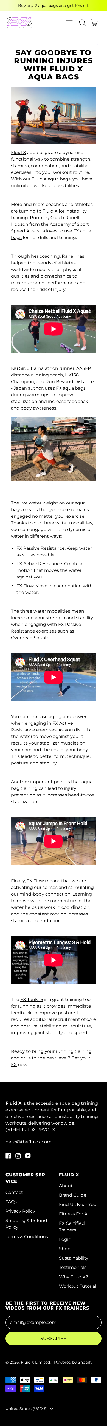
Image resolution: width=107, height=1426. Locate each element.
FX (14, 1064)
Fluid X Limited (35, 1362)
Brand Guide (72, 1195)
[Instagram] (18, 1157)
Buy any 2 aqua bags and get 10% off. (53, 5)
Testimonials (72, 1267)
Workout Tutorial (77, 1286)
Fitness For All (74, 1214)
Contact (14, 1192)
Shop (65, 1248)
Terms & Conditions (26, 1236)
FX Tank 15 (31, 999)
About (66, 1185)
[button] (82, 22)
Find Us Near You (78, 1204)
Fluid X (18, 152)
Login (65, 1239)
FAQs (11, 1201)
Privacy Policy (20, 1211)
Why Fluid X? (73, 1276)
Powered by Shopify (73, 1362)
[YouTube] (28, 1157)
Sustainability (73, 1258)
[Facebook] (8, 1157)
